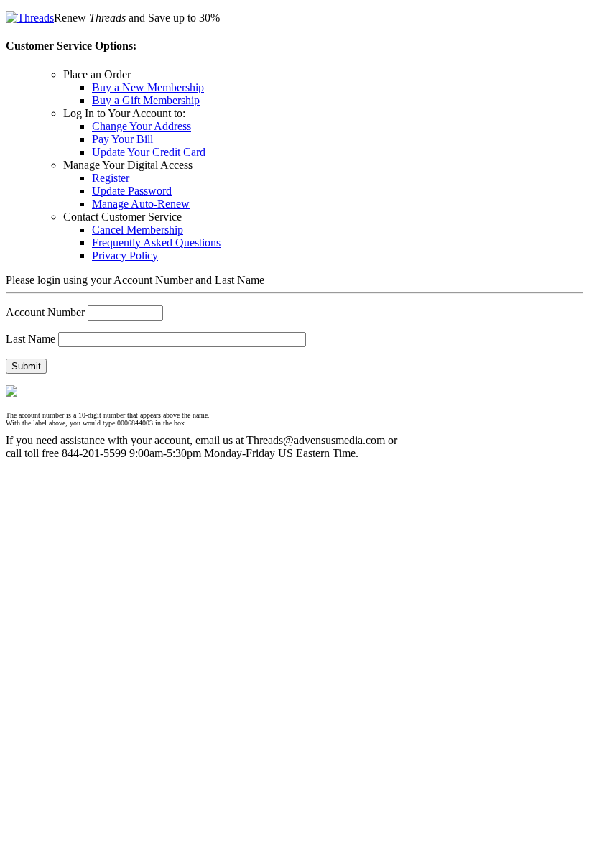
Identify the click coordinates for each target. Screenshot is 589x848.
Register (110, 178)
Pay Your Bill (122, 139)
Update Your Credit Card (148, 152)
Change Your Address (141, 126)
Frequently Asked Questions (156, 242)
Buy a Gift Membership (146, 100)
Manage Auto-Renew (141, 204)
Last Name (30, 339)
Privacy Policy (125, 255)
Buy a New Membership (148, 87)
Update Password (132, 191)
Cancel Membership (137, 229)
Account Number (45, 312)
